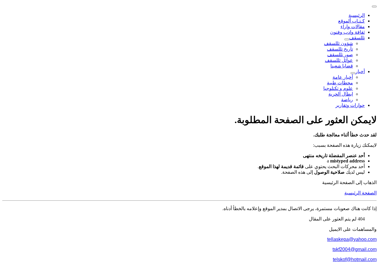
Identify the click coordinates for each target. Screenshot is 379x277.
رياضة (347, 99)
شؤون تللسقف (338, 43)
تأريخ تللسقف (340, 48)
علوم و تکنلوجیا (338, 88)
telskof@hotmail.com (355, 259)
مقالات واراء (353, 26)
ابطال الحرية (340, 93)
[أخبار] (353, 73)
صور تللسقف (340, 54)
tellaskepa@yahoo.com (352, 239)
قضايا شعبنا (341, 65)
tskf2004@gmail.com (355, 249)
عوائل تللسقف (339, 60)
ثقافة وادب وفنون (347, 32)
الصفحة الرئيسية (360, 192)
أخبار (360, 71)
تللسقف (357, 37)
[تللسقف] (346, 39)
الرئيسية (357, 15)
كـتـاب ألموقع (351, 20)
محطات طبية (340, 82)
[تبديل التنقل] (374, 6)
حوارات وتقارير (350, 105)
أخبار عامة (343, 77)
